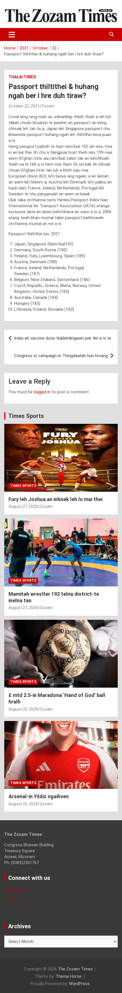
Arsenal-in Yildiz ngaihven (39, 796)
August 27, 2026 (23, 506)
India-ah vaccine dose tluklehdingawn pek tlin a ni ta (62, 338)
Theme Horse (68, 976)
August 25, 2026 (23, 709)
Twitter (11, 900)
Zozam (47, 106)
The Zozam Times (75, 969)
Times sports (23, 486)
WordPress (79, 983)
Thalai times (22, 77)
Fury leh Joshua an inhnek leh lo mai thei (55, 499)
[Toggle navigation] (11, 34)
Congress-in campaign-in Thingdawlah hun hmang (61, 355)
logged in (42, 391)
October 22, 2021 (24, 106)
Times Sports (26, 416)
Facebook (13, 890)
